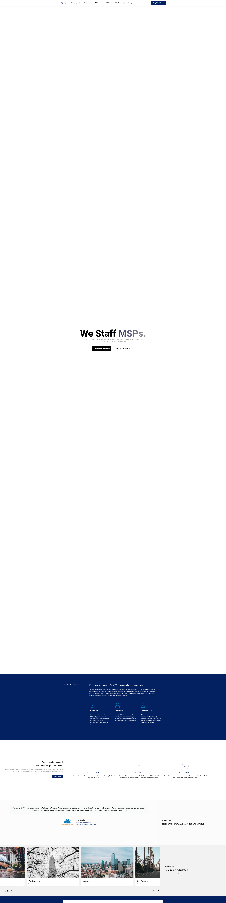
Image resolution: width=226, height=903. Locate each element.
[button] (6, 820)
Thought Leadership (134, 3)
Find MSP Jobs (97, 3)
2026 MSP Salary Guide (121, 3)
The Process (87, 3)
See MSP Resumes (107, 3)
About (81, 3)
